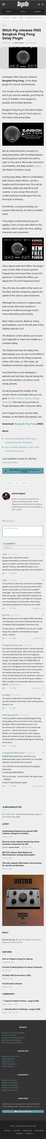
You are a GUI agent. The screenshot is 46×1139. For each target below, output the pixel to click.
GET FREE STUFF (8, 814)
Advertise (19, 1133)
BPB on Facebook (10, 1082)
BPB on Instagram (11, 1090)
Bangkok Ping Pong (25, 423)
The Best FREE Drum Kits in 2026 (16, 975)
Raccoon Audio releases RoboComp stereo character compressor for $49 (20, 842)
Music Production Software (14, 1033)
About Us (8, 1131)
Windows (25, 483)
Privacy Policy (39, 1131)
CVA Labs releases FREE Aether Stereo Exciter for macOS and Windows (22, 864)
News (9, 11)
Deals (23, 11)
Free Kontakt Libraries (12, 983)
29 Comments (31, 43)
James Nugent (19, 43)
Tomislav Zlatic (9, 462)
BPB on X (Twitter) (11, 1085)
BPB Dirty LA (9, 1061)
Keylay (37, 165)
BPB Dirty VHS (9, 1059)
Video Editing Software (12, 1040)
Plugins (37, 11)
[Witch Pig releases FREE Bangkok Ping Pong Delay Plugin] (23, 57)
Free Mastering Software (13, 1042)
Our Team (17, 1131)
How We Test (27, 1131)
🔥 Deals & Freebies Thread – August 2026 (20, 1001)
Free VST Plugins (10, 1035)
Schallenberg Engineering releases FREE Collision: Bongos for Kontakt (20, 832)
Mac (17, 483)
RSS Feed (35, 1106)
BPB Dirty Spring (10, 1064)
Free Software (8, 483)
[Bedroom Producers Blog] (23, 4)
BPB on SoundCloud (11, 1087)
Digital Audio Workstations (14, 1038)
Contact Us (29, 1133)
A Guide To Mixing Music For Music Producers (22, 967)
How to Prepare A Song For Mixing (17, 959)
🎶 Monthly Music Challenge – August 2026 (21, 1009)
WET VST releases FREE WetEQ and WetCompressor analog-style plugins (18, 853)
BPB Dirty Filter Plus (11, 1056)
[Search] (39, 4)
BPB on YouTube (10, 1080)
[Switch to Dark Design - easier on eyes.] (42, 4)
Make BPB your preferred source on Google (24, 471)
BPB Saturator (9, 1066)
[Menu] (3, 4)
